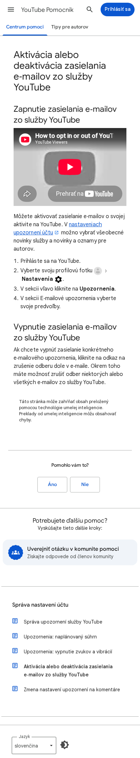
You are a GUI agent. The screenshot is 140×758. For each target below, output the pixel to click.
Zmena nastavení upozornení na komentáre (72, 690)
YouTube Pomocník (47, 10)
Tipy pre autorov (69, 27)
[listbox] (34, 745)
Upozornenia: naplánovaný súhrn (60, 637)
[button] (11, 9)
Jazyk (24, 736)
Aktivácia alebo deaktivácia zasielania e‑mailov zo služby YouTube (68, 671)
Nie (85, 484)
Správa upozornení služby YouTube (63, 622)
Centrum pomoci (25, 27)
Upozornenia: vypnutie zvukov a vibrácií (68, 652)
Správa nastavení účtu (40, 605)
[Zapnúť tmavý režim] (64, 745)
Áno (52, 484)
